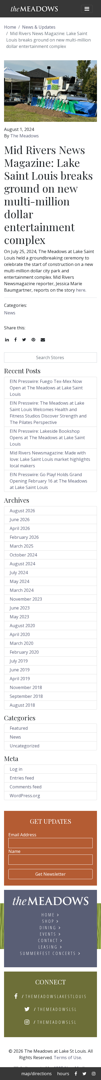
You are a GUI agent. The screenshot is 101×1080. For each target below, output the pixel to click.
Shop (48, 921)
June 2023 (20, 608)
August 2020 (22, 626)
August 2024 (22, 564)
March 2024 (21, 590)
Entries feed (22, 778)
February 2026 (24, 537)
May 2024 (19, 581)
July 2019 (19, 661)
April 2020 (20, 634)
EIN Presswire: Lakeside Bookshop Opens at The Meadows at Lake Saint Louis (47, 437)
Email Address (22, 835)
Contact (48, 940)
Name (14, 851)
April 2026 (20, 528)
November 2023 (26, 599)
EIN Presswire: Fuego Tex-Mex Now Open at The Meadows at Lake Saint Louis (46, 387)
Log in (16, 769)
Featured (19, 728)
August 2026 (22, 511)
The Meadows (24, 136)
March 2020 (21, 643)
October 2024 (23, 555)
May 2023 (19, 617)
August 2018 (22, 705)
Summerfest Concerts (48, 953)
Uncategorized (24, 746)
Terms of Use (67, 1057)
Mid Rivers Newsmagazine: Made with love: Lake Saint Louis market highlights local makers (50, 459)
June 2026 (20, 519)
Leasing (48, 947)
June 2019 (20, 670)
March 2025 (21, 546)
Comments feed (25, 787)
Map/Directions (36, 1074)
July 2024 (19, 572)
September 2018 (26, 696)
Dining (48, 928)
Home (10, 27)
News (9, 313)
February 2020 (24, 652)
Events (48, 934)
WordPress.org (25, 796)
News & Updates (38, 27)
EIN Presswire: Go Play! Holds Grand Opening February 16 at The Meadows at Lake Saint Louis (48, 481)
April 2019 (20, 679)
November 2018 (26, 687)
